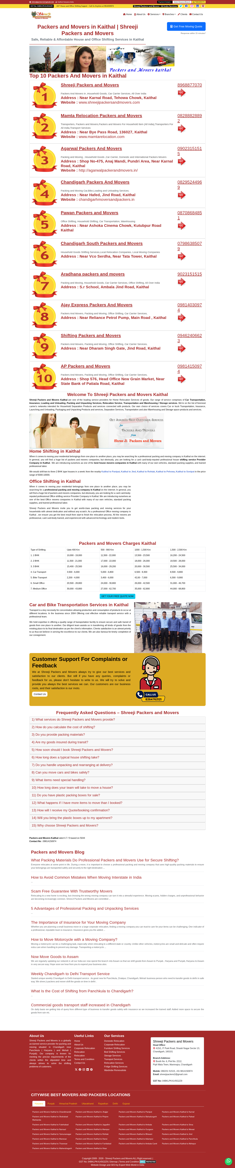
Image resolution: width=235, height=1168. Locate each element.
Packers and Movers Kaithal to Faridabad (93, 1143)
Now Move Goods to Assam (54, 957)
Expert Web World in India (131, 1165)
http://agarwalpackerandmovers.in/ (108, 170)
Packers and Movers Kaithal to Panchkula (180, 1139)
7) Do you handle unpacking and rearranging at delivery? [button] (72, 765)
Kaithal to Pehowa (165, 471)
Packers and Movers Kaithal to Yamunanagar (51, 1134)
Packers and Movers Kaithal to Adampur (136, 1139)
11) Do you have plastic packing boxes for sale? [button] (66, 795)
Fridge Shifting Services (115, 1066)
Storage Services (112, 1055)
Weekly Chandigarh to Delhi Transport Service (70, 974)
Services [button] (154, 14)
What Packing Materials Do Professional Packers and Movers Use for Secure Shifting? (105, 860)
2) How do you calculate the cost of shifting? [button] (63, 727)
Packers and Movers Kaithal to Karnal (178, 1112)
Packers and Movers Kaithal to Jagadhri (93, 1125)
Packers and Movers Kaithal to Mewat (178, 1129)
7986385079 (200, 2)
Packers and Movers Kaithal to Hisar (91, 1148)
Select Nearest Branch (182, 2)
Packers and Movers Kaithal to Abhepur (179, 1143)
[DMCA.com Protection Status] (148, 1162)
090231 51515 (168, 1071)
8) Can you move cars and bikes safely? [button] (60, 772)
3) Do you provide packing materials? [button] (58, 734)
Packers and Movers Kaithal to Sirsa (177, 1125)
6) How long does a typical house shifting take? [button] (65, 757)
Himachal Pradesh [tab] (68, 1103)
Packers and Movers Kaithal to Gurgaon (136, 1129)
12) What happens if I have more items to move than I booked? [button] (77, 803)
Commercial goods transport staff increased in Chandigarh (81, 1005)
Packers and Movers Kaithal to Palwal (178, 1117)
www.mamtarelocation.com (101, 137)
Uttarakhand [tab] (88, 1103)
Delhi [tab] (115, 1103)
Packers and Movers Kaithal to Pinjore (92, 1117)
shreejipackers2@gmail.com (173, 1074)
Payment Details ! (164, 2)
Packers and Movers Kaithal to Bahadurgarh (138, 1117)
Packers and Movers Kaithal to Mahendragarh (52, 1148)
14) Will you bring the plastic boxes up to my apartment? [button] (72, 818)
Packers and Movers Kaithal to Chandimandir (51, 1112)
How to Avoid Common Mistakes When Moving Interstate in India (86, 877)
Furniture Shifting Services (117, 1048)
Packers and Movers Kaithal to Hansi (91, 1139)
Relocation (79, 1052)
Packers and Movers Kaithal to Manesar (49, 1139)
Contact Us (197, 14)
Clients (183, 14)
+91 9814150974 (184, 1071)
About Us (140, 14)
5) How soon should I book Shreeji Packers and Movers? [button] (72, 750)
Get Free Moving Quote (188, 26)
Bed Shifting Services (114, 1052)
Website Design (98, 1165)
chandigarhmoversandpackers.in (106, 199)
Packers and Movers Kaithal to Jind (177, 1134)
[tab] (117, 720)
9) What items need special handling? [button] (58, 780)
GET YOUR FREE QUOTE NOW (117, 596)
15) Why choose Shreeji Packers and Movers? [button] (65, 825)
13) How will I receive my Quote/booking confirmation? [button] (71, 810)
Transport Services (113, 1059)
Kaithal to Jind (128, 471)
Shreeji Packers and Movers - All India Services (155, 6)
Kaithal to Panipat (110, 471)
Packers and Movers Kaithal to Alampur (92, 1129)
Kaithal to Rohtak (146, 471)
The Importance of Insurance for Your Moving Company (78, 922)
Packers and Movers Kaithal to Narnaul (49, 1129)
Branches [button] (169, 14)
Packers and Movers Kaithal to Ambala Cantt (138, 1143)
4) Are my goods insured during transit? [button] (60, 742)
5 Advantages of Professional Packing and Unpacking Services (85, 908)
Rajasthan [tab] (103, 1103)
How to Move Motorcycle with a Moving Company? (74, 939)
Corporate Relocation (84, 1048)
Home (129, 14)
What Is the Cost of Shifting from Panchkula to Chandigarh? (82, 991)
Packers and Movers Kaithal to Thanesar (49, 1143)
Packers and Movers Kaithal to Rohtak (92, 1134)
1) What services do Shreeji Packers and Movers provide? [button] (73, 719)
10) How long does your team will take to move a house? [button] (72, 787)
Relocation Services (114, 1063)
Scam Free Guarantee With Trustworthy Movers (71, 891)
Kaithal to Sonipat (185, 471)
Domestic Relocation (114, 1041)
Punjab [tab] (51, 1103)
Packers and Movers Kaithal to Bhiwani (135, 1134)
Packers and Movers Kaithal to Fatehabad (50, 1125)
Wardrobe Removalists (115, 1070)
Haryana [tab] (39, 1103)
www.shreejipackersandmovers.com (109, 102)
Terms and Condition (84, 1059)
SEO (113, 1165)
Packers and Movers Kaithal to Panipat (135, 1112)
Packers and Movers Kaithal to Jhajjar (92, 1112)
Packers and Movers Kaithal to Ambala (135, 1125)
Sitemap (113, 1162)
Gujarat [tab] (126, 1103)
